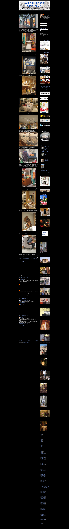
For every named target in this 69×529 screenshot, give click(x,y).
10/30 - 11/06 (43, 463)
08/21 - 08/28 (43, 475)
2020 (41, 441)
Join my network (45, 235)
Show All (49, 172)
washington (43, 234)
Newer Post (20, 340)
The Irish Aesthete (43, 169)
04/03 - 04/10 (43, 504)
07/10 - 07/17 (43, 482)
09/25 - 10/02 (43, 469)
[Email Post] (37, 257)
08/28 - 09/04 (43, 474)
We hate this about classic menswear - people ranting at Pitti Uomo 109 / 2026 (46, 148)
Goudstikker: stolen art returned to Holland (46, 154)
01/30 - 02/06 (43, 514)
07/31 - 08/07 (43, 479)
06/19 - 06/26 (43, 491)
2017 (41, 445)
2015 (41, 447)
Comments (42, 25)
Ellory (27, 233)
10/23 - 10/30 (43, 464)
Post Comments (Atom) (26, 342)
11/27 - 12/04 (43, 458)
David (20, 284)
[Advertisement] (28, 333)
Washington (35, 258)
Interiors (27, 258)
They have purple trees (44, 487)
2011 (41, 452)
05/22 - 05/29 (43, 496)
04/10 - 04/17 (43, 503)
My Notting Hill (22, 279)
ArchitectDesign (44, 232)
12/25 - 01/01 (43, 453)
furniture (24, 258)
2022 (41, 439)
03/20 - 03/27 (43, 507)
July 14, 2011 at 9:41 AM (23, 277)
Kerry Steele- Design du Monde (24, 300)
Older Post (36, 340)
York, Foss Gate (46, 164)
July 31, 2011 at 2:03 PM (23, 323)
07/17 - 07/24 (43, 481)
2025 (41, 435)
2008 (41, 523)
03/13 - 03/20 (43, 508)
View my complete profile (44, 19)
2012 (41, 451)
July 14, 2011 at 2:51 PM (23, 298)
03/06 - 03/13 (43, 509)
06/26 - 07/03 (43, 490)
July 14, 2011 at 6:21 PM (23, 315)
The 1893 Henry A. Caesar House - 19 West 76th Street (46, 160)
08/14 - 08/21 (43, 476)
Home (29, 340)
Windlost (21, 304)
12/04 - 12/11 (43, 457)
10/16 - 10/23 (43, 465)
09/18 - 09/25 (43, 470)
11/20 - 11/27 (43, 459)
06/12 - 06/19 (43, 492)
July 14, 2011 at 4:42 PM (23, 302)
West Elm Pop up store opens (45, 486)
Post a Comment (21, 325)
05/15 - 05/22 (43, 497)
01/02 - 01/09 (43, 519)
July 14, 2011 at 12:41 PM (23, 282)
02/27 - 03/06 (43, 510)
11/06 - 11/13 (43, 462)
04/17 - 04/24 (43, 502)
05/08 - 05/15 (43, 498)
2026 (41, 434)
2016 (41, 446)
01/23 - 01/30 (43, 515)
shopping (31, 258)
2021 (41, 440)
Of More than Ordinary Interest (44, 170)
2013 (41, 450)
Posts (42, 23)
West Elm (34, 29)
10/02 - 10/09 (43, 468)
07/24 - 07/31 (43, 480)
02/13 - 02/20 (43, 513)
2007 (41, 524)
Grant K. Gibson (22, 317)
